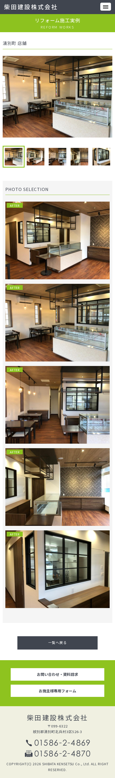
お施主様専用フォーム (57, 690)
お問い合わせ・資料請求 (57, 674)
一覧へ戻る (57, 642)
